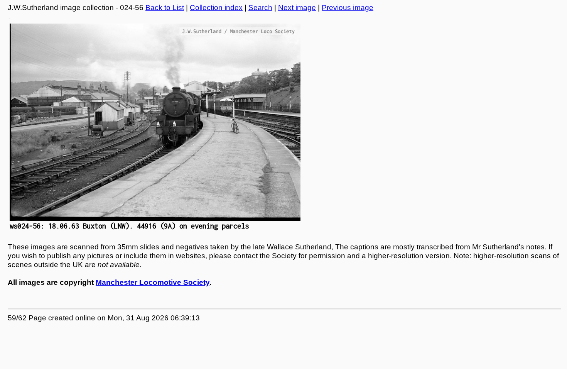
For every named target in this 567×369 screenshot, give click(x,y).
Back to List (164, 7)
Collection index (216, 7)
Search (260, 7)
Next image (297, 7)
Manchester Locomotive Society (152, 282)
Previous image (347, 7)
